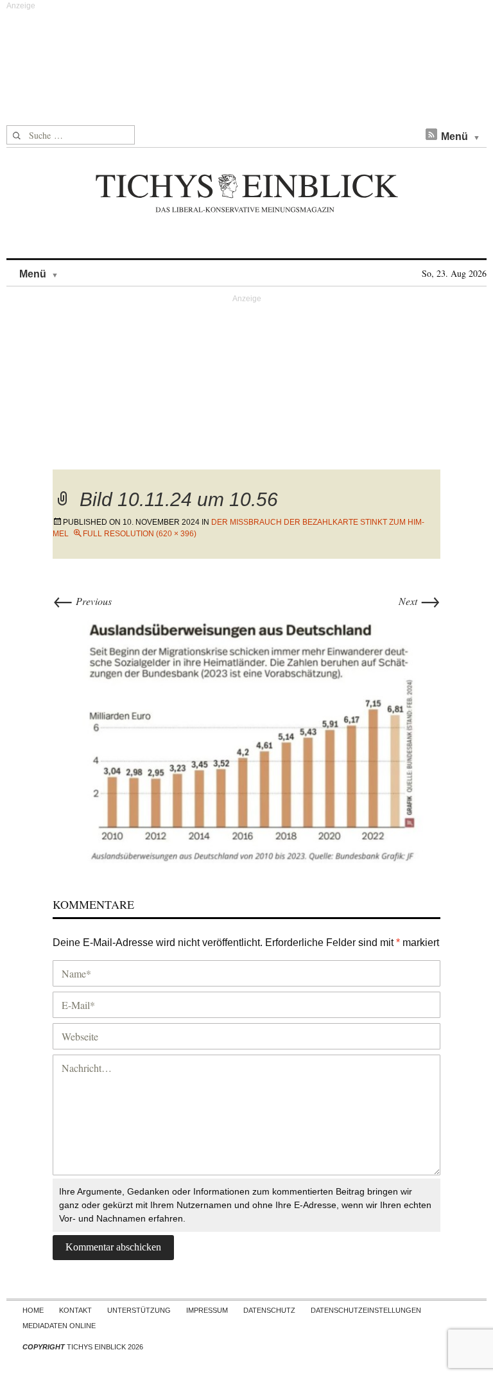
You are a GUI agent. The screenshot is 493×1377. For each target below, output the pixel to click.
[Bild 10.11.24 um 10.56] (246, 737)
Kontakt (75, 1310)
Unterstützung (139, 1310)
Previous (82, 601)
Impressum (207, 1310)
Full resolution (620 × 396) (139, 533)
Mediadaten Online (59, 1325)
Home (33, 1310)
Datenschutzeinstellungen (366, 1310)
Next (419, 601)
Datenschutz (269, 1310)
